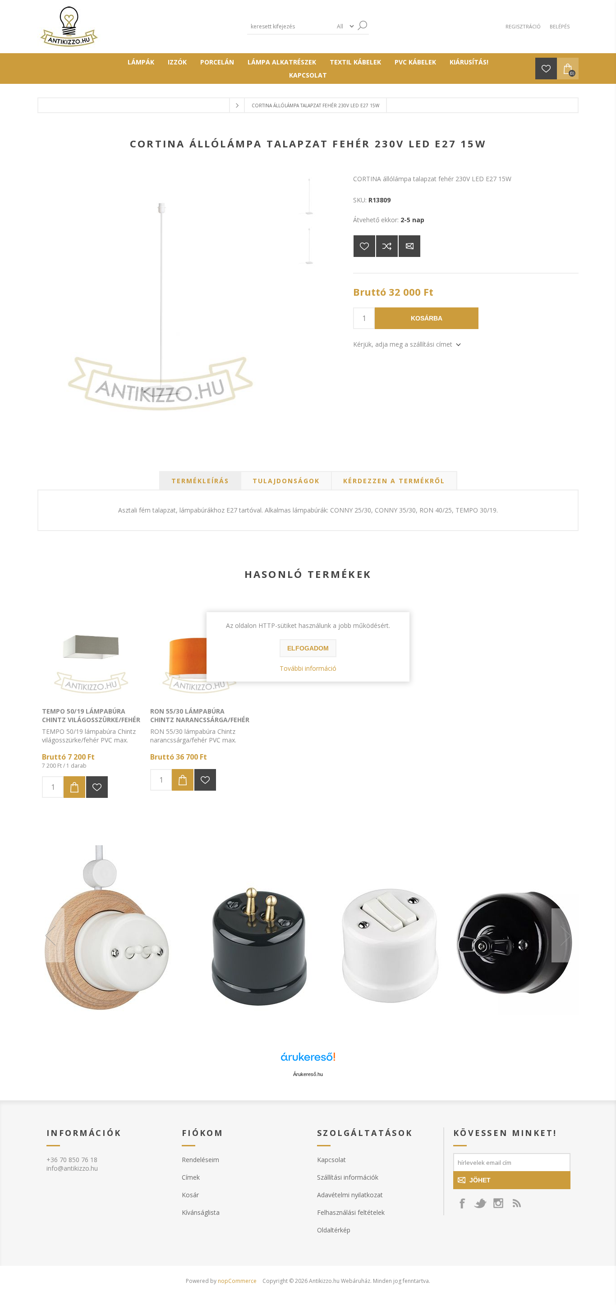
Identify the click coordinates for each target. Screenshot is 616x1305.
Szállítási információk (347, 1177)
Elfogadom (308, 648)
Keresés (362, 25)
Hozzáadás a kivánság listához (97, 787)
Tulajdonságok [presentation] (286, 480)
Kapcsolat (331, 1159)
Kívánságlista (201, 1212)
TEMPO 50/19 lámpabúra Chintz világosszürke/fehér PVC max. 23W (91, 720)
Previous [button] (50, 935)
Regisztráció (523, 26)
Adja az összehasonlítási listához (387, 246)
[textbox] (290, 26)
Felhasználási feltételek (351, 1212)
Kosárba (426, 318)
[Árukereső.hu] (308, 1061)
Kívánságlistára (364, 246)
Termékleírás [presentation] (200, 480)
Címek (191, 1177)
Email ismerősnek (409, 246)
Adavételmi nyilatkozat (350, 1195)
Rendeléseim (200, 1159)
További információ (308, 668)
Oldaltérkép (333, 1230)
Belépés (560, 26)
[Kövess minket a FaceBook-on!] (462, 1203)
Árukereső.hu (308, 1074)
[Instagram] (498, 1203)
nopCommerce (237, 1281)
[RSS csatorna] (516, 1203)
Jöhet (480, 1180)
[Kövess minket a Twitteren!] (480, 1203)
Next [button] (565, 935)
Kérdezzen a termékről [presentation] (394, 480)
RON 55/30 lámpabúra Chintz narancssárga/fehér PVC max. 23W (199, 720)
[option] (308, 935)
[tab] (200, 480)
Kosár (190, 1195)
